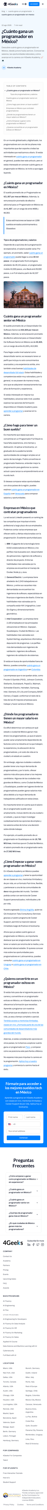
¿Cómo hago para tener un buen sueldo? (22, 104)
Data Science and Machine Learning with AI (20, 1346)
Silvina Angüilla (27, 910)
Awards (6, 1288)
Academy (7, 1261)
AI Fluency (7, 1301)
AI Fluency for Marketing (12, 1333)
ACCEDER (34, 4)
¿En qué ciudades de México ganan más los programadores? (22, 1226)
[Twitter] (37, 1244)
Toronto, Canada (9, 1382)
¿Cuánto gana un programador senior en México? (19, 1203)
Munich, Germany (33, 1368)
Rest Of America (32, 1444)
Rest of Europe (31, 1386)
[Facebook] (33, 1244)
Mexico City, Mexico (33, 1400)
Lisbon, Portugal (9, 1436)
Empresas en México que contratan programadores (20, 109)
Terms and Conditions (35, 1505)
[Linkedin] (28, 1244)
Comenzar (23, 1138)
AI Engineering (9, 1306)
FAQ (5, 1283)
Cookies (20, 1505)
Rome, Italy (30, 1382)
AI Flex (6, 1310)
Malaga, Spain (8, 1427)
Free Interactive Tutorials (12, 1473)
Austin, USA (8, 1391)
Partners (6, 1265)
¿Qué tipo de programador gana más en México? (21, 1214)
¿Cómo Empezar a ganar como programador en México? (18, 122)
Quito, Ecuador (31, 1426)
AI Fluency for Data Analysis (14, 1324)
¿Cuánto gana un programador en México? (23, 90)
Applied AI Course (10, 1342)
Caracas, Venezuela (33, 1404)
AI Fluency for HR (10, 1328)
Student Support (9, 1482)
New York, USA (9, 1373)
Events (5, 1274)
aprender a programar (13, 411)
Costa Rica (30, 1421)
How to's (6, 1478)
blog (3, 11)
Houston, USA (8, 1400)
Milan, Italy (30, 1377)
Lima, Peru (30, 1439)
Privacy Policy (8, 1505)
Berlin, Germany (9, 1431)
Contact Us (7, 1256)
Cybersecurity (8, 1351)
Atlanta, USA (8, 1386)
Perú (28, 1047)
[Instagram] (42, 1244)
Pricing (5, 1270)
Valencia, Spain (9, 1422)
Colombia (35, 669)
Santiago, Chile (31, 1391)
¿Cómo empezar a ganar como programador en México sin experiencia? (22, 1179)
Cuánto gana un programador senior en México (21, 99)
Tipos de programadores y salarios (23, 94)
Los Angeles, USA (10, 1404)
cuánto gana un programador (29, 156)
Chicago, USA (8, 1395)
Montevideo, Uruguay (34, 1435)
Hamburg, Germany (11, 1440)
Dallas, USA (7, 1377)
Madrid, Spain (8, 1413)
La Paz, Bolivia (31, 1417)
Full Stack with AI (9, 1355)
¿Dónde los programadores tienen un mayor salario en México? (20, 116)
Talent (5, 1460)
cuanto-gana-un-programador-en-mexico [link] (18, 15)
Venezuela (19, 494)
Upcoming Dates (9, 1279)
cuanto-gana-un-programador (20, 11)
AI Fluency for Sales (11, 1337)
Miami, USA (7, 1368)
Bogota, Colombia (33, 1395)
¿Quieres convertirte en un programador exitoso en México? (22, 128)
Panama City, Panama (34, 1430)
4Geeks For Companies (12, 1456)
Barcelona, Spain (10, 1418)
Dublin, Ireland (31, 1373)
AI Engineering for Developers (15, 1319)
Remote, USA (8, 1409)
